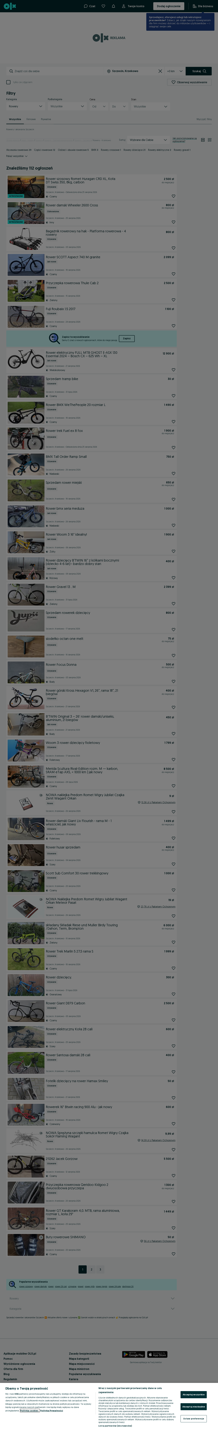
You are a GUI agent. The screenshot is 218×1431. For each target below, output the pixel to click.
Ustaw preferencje (193, 1418)
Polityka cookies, (29, 1410)
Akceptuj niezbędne (193, 1406)
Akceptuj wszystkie (193, 1394)
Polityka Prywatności (51, 1410)
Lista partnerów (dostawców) (115, 1425)
